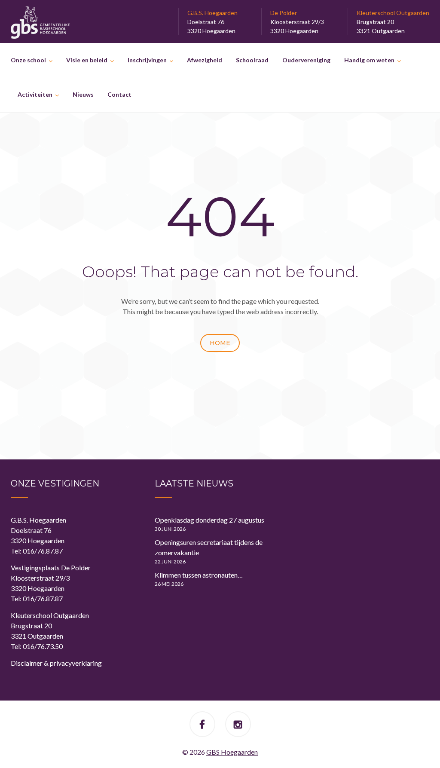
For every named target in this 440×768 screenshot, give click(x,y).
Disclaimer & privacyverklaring (56, 663)
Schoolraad (252, 60)
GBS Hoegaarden (232, 752)
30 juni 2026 (170, 529)
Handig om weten (369, 60)
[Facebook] (202, 725)
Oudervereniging (306, 60)
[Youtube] (238, 725)
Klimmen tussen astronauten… (199, 575)
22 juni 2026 (170, 561)
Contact (119, 94)
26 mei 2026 (169, 584)
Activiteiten (35, 94)
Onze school (28, 60)
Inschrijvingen (147, 60)
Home (220, 343)
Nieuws (83, 94)
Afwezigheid (204, 60)
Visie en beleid (86, 60)
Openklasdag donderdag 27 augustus (209, 520)
